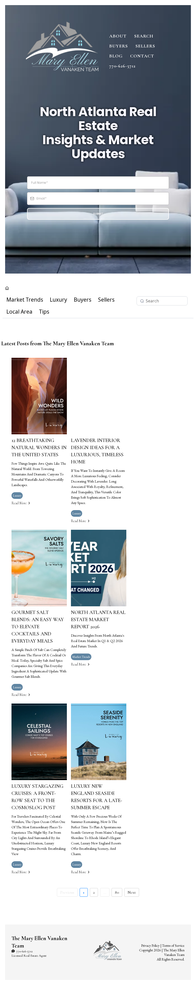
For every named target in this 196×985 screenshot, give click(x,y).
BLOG (115, 56)
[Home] (7, 288)
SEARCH (143, 36)
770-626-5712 (122, 66)
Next (132, 892)
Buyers (82, 299)
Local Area (19, 311)
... (104, 892)
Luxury (58, 299)
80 (117, 892)
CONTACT (142, 56)
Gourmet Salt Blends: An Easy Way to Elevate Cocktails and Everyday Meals (37, 626)
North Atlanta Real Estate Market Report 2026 (98, 619)
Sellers (106, 299)
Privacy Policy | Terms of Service (163, 945)
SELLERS (145, 46)
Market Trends (24, 299)
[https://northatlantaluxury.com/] (62, 50)
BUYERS (118, 46)
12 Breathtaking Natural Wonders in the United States (39, 447)
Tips (44, 311)
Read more (19, 503)
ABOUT (118, 36)
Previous (67, 892)
